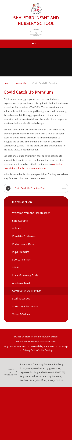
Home (7, 83)
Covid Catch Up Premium (45, 83)
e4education (49, 341)
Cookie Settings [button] (45, 350)
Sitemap (63, 346)
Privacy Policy (30, 350)
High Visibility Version (15, 346)
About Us (21, 83)
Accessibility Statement (42, 346)
